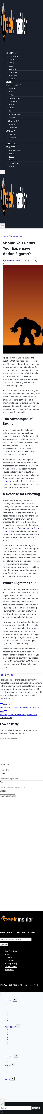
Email (2, 782)
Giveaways (12, 124)
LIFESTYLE (9, 1000)
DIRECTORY (11, 143)
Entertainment (13, 56)
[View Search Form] (2, 172)
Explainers (12, 137)
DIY (10, 140)
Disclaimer (9, 960)
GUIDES (7, 1065)
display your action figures (15, 481)
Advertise (12, 153)
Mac (10, 92)
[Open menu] (2, 225)
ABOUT (7, 1079)
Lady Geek (12, 69)
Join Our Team (13, 163)
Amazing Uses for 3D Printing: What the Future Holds (18, 715)
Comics (11, 59)
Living (11, 66)
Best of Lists (13, 127)
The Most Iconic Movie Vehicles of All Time (19, 705)
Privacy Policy (13, 160)
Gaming (11, 63)
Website (3, 791)
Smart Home (13, 101)
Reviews (12, 117)
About (7, 954)
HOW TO (12, 134)
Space (11, 111)
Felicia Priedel (11, 260)
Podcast (11, 166)
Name (3, 773)
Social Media (13, 75)
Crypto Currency (14, 114)
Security (12, 104)
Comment (5, 764)
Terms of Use (11, 967)
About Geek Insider (15, 150)
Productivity (13, 72)
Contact (11, 157)
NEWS (8, 82)
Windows (12, 88)
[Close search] (2, 1104)
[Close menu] (0, 994)
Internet (11, 108)
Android (11, 95)
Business (12, 79)
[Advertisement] (21, 831)
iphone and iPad (14, 98)
